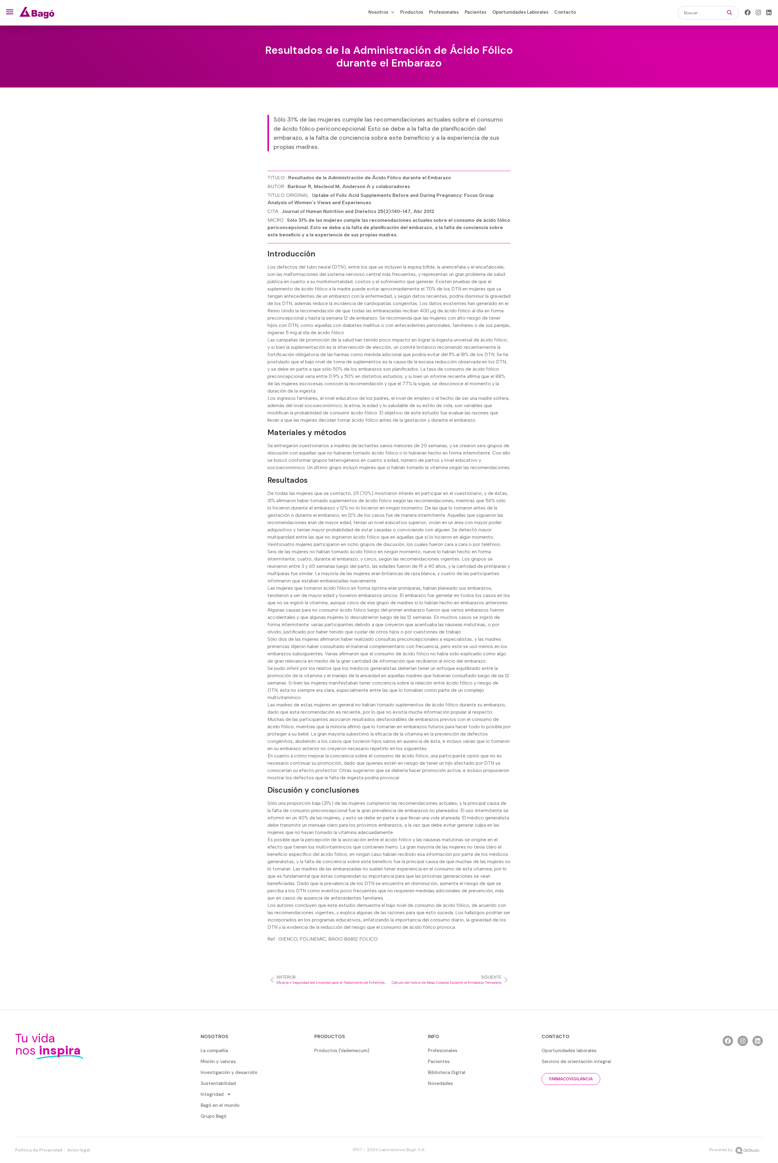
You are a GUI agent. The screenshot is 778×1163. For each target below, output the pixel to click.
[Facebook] (748, 12)
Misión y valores (218, 1061)
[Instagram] (758, 12)
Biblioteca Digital (446, 1072)
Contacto (565, 12)
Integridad (212, 1094)
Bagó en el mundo (220, 1105)
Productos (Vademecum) (341, 1051)
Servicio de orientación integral (576, 1061)
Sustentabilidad (218, 1083)
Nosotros (378, 12)
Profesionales (444, 12)
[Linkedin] (769, 12)
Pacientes (475, 12)
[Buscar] (729, 12)
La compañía (214, 1051)
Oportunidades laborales (569, 1051)
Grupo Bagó (213, 1116)
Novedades (440, 1083)
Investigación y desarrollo (229, 1072)
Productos (411, 12)
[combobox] (699, 12)
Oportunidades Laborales (520, 12)
